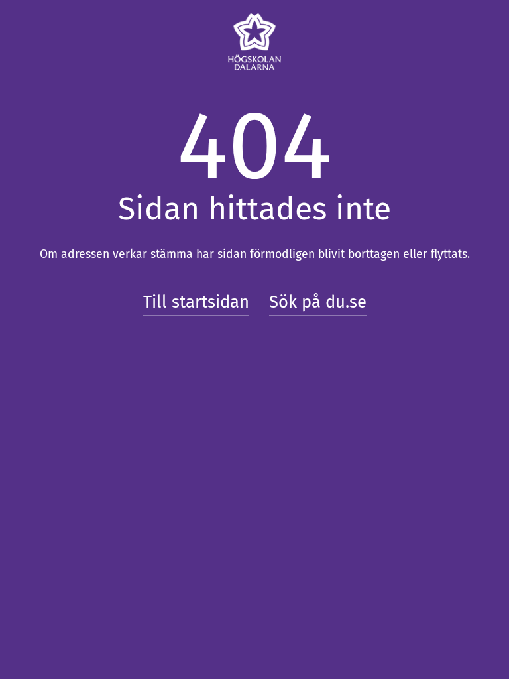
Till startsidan (196, 302)
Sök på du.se (318, 302)
